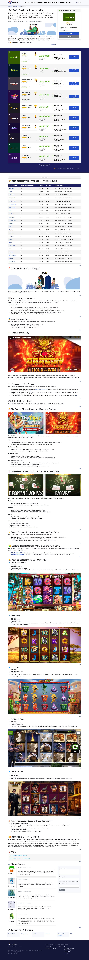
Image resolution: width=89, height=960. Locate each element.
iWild (10, 239)
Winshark (11, 188)
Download (68, 36)
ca (66, 954)
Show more (45, 165)
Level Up (11, 233)
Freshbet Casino (27, 105)
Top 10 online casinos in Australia (53, 946)
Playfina (24, 135)
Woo (10, 249)
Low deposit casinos (50, 948)
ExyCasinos (14, 944)
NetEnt (35, 933)
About (65, 946)
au (64, 954)
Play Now (68, 33)
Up (80, 265)
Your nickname (63, 883)
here (30, 390)
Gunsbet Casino (27, 79)
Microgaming (24, 933)
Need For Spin (12, 201)
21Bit (10, 210)
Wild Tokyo (12, 194)
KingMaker (11, 214)
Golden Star (12, 261)
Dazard (11, 252)
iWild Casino (26, 92)
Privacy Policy (67, 950)
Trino (10, 242)
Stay (10, 226)
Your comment (63, 868)
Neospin (24, 53)
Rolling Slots (12, 198)
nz (69, 954)
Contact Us (67, 951)
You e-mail (62, 876)
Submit (62, 889)
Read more (53, 44)
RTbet (10, 191)
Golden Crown (12, 255)
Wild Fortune (12, 207)
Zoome (24, 115)
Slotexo (24, 66)
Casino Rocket (12, 204)
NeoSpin (11, 236)
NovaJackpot (26, 125)
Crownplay (11, 217)
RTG (71, 933)
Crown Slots (12, 245)
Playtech (48, 933)
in (67, 954)
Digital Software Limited (41, 389)
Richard (24, 145)
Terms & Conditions (69, 948)
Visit (74, 57)
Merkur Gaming (12, 933)
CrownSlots (25, 155)
